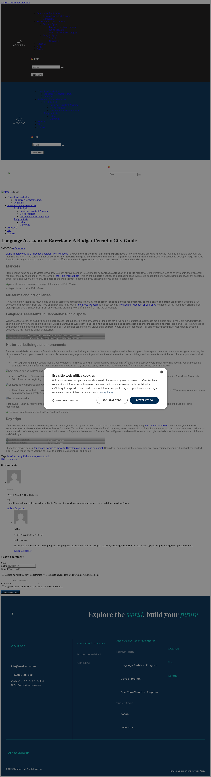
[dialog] (105, 388)
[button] (65, 400)
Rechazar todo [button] (112, 400)
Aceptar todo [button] (144, 400)
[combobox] (161, 372)
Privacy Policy (106, 391)
